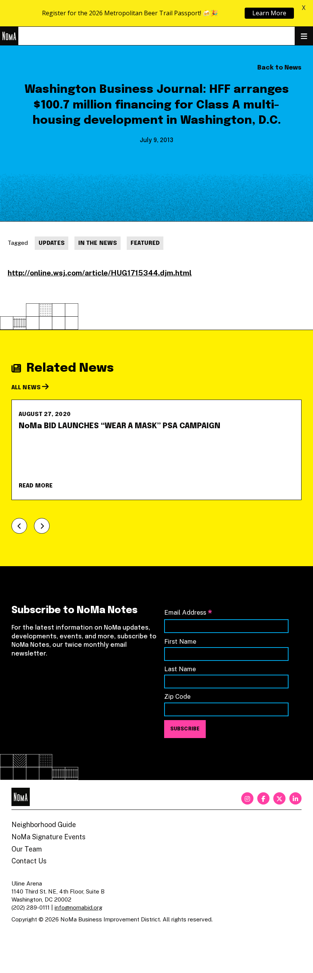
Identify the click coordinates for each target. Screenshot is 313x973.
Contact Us (29, 861)
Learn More (269, 13)
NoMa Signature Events (48, 837)
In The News (97, 243)
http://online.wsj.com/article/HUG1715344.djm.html (100, 273)
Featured (145, 243)
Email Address (188, 612)
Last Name (180, 669)
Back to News (279, 68)
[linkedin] (295, 798)
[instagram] (247, 798)
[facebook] (263, 798)
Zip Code (177, 696)
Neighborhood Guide (43, 825)
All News (26, 388)
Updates (52, 243)
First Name (180, 641)
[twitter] (279, 798)
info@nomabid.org (78, 907)
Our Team (26, 849)
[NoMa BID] (9, 36)
